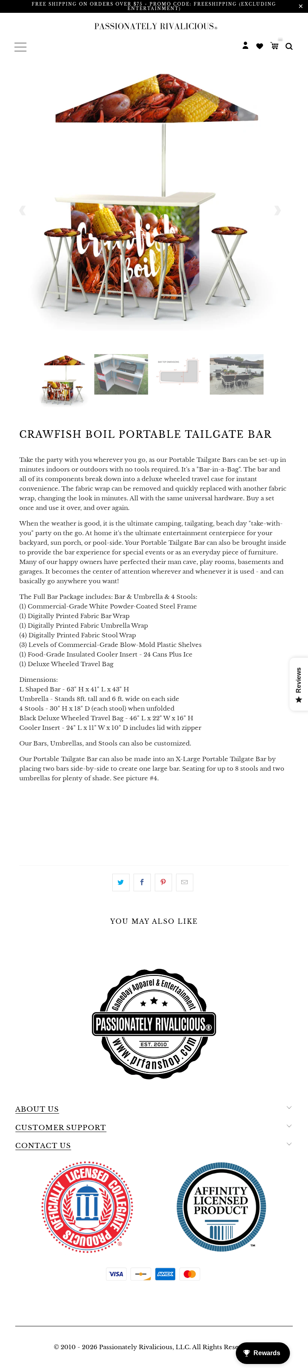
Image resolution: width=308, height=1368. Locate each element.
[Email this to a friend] (184, 882)
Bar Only (39, 809)
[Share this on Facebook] (142, 882)
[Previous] (23, 210)
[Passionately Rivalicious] (154, 26)
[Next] (277, 210)
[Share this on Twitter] (121, 882)
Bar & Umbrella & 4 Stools (179, 809)
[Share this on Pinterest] (163, 882)
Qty (25, 831)
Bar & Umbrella (94, 809)
